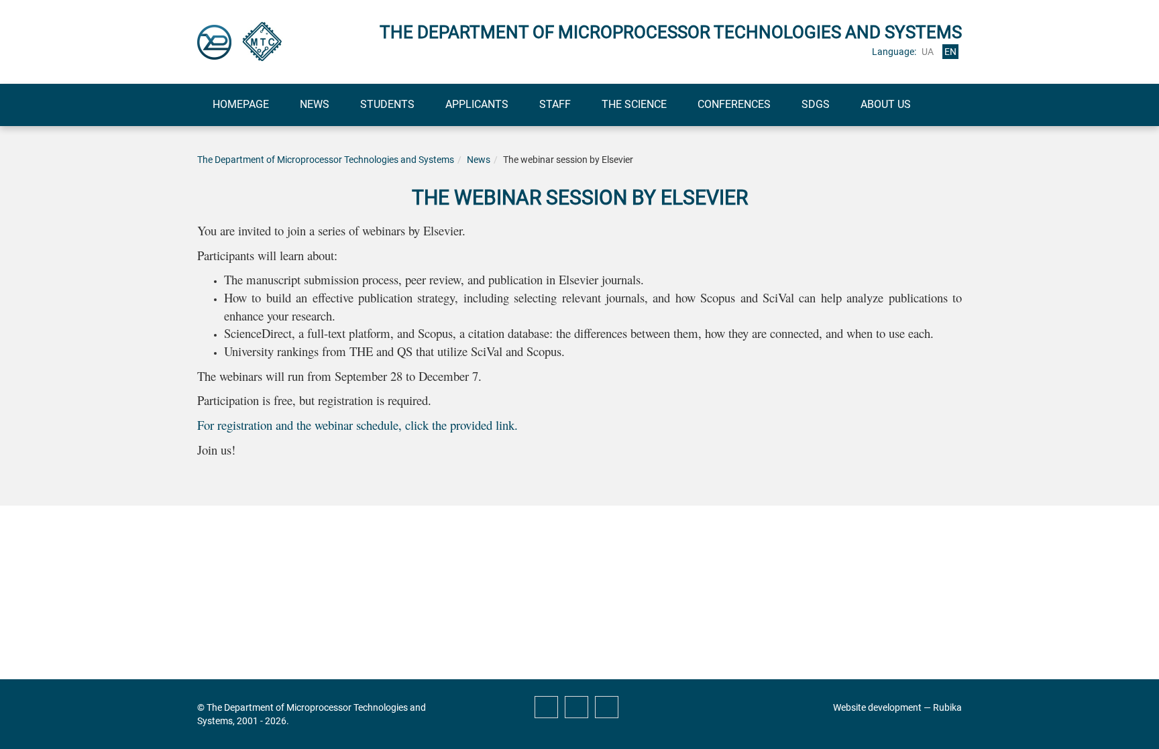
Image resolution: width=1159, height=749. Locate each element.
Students (387, 104)
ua (928, 51)
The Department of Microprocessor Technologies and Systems (325, 159)
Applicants (476, 104)
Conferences (734, 104)
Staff (555, 104)
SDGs (816, 104)
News (314, 104)
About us (886, 104)
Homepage (241, 104)
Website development (877, 707)
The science (634, 104)
